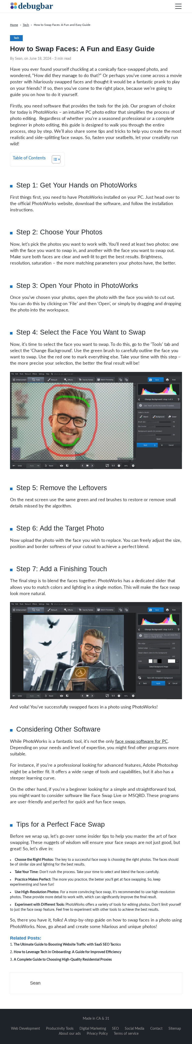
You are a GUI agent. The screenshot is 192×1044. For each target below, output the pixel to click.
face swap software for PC (141, 741)
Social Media (134, 1028)
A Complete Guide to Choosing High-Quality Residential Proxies (63, 959)
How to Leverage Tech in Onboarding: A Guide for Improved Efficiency (67, 952)
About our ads (70, 1033)
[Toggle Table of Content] (53, 159)
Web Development (25, 1028)
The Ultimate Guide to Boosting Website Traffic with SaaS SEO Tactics (67, 944)
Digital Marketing (93, 1028)
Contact (156, 1028)
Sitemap (174, 1028)
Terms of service (126, 1033)
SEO (115, 1028)
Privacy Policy (97, 1033)
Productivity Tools (60, 1028)
